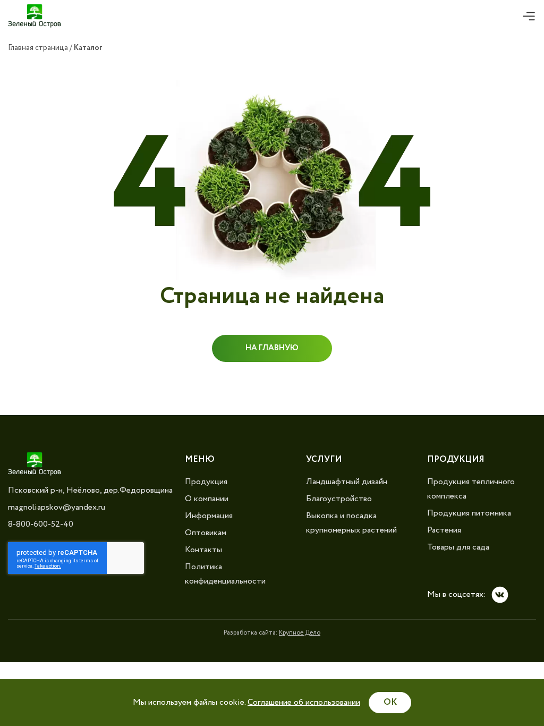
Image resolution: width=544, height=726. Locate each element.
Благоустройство (339, 499)
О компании (206, 499)
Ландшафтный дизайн (346, 482)
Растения (444, 530)
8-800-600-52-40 (40, 524)
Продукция (206, 482)
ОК (390, 702)
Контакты (203, 550)
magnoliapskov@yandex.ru (56, 507)
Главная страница (38, 48)
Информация (209, 516)
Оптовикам (205, 533)
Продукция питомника (469, 513)
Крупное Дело (299, 632)
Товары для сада (458, 547)
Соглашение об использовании (304, 702)
